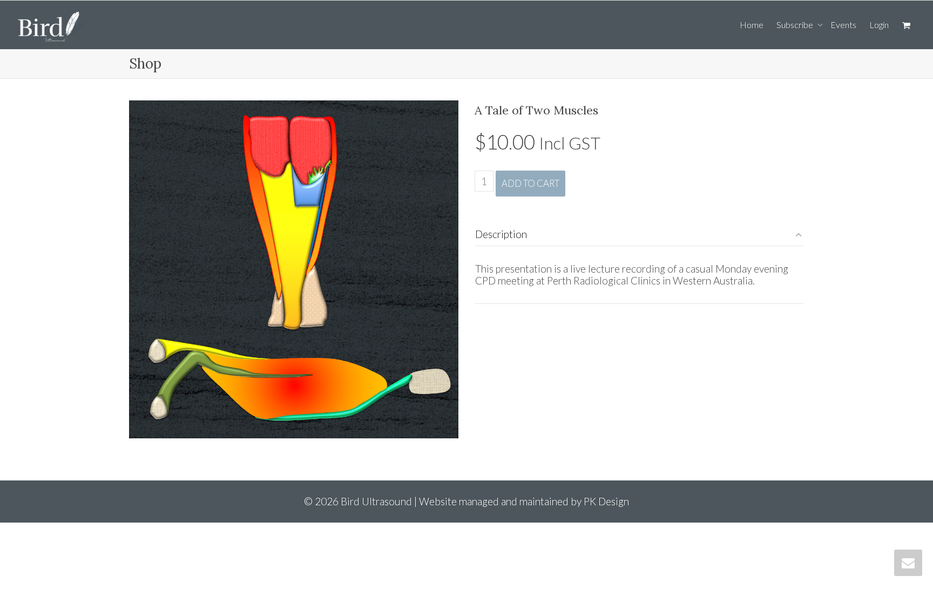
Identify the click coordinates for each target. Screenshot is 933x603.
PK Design (606, 501)
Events (843, 24)
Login (879, 24)
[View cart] (906, 25)
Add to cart (530, 183)
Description (501, 234)
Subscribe (795, 24)
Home (751, 24)
